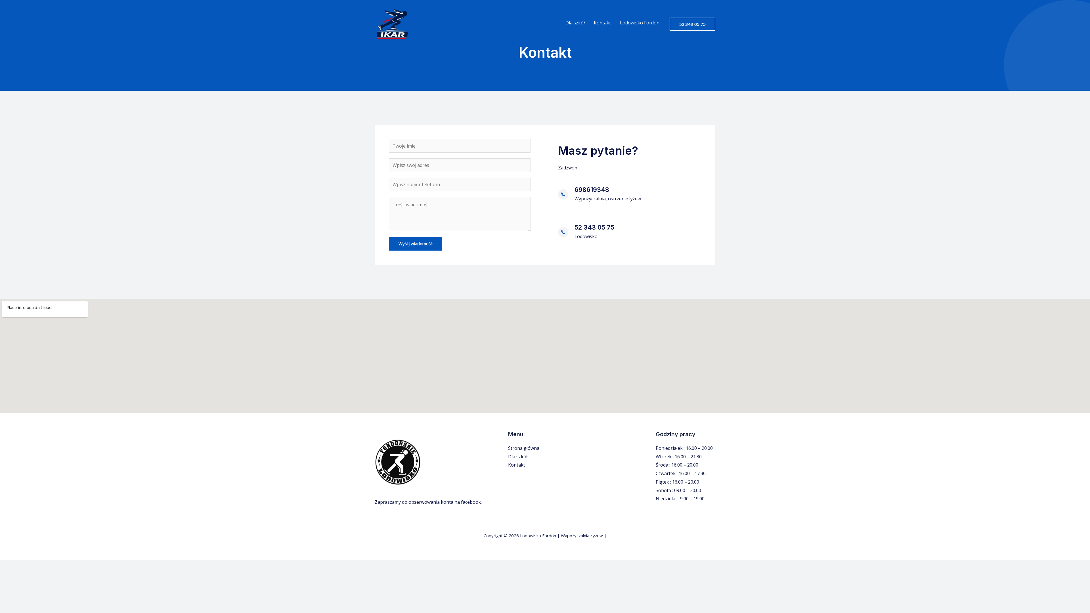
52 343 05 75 (594, 227)
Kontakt (602, 23)
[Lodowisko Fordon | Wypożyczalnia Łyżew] (392, 23)
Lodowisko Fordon (639, 23)
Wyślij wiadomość (416, 243)
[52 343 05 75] (563, 232)
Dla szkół (575, 23)
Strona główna (523, 448)
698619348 (592, 189)
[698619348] (563, 194)
